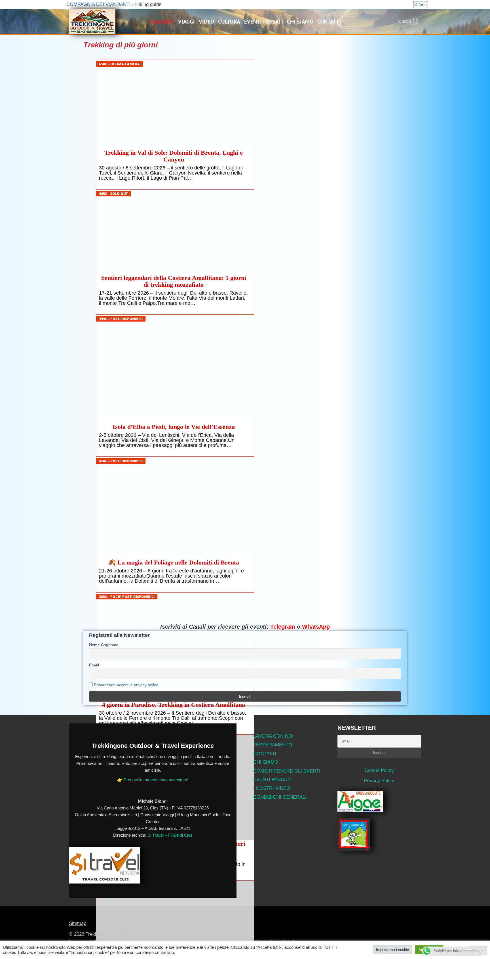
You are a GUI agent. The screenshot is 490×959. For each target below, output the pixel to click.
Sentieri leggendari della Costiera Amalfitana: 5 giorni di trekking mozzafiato (173, 281)
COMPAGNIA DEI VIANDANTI (98, 4)
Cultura (229, 21)
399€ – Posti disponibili (121, 318)
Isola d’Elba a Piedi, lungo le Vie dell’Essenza (174, 426)
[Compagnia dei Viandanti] (379, 834)
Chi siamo (300, 21)
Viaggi (186, 21)
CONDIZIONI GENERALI (280, 797)
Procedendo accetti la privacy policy (126, 685)
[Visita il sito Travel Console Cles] (152, 865)
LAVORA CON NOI (273, 736)
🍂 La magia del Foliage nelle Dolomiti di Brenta (173, 562)
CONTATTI (264, 753)
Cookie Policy (379, 770)
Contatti (329, 21)
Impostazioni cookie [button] (392, 950)
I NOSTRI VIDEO (271, 788)
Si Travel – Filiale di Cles (170, 835)
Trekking (161, 21)
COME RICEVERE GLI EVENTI (286, 771)
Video (206, 21)
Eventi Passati (263, 21)
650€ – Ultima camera (119, 64)
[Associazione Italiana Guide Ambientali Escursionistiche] (379, 801)
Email (94, 665)
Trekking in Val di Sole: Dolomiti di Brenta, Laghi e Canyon (173, 156)
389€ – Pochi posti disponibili (127, 596)
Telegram (282, 627)
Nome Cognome (104, 645)
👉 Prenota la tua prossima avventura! (152, 779)
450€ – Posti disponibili (121, 461)
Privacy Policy (379, 780)
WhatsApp (316, 627)
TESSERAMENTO (272, 745)
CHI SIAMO (265, 762)
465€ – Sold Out (113, 193)
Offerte (420, 4)
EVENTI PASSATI (272, 779)
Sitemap (77, 923)
